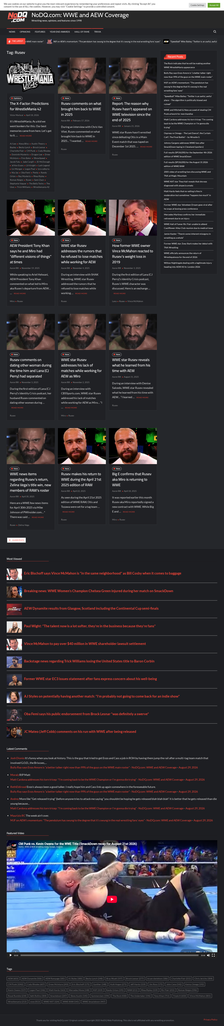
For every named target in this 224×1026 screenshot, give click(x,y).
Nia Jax (15, 172)
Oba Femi (25, 172)
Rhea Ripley (38, 176)
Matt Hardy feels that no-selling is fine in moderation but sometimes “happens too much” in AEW (187, 195)
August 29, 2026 (188, 767)
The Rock (120, 996)
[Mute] (208, 955)
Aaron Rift (65, 120)
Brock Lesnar (39, 147)
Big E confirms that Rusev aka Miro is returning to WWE (131, 479)
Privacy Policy (210, 1019)
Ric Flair (167, 990)
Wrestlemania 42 (41, 187)
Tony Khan (161, 996)
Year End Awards (60, 31)
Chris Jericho (203, 978)
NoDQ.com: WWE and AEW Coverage (80, 15)
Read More (26, 136)
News (12, 31)
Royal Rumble (17, 996)
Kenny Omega (194, 984)
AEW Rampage (55, 978)
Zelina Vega (23, 525)
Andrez (14, 798)
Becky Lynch (24, 147)
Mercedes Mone (79, 990)
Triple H (179, 996)
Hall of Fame (82, 31)
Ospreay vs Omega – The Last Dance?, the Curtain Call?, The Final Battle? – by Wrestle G (187, 135)
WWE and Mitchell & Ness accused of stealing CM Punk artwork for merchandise (187, 112)
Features (40, 31)
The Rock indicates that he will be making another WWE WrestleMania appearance (187, 65)
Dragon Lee (36, 154)
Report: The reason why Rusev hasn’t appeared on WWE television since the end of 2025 (132, 111)
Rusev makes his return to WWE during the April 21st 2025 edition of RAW (81, 479)
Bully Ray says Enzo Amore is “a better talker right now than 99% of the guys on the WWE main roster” (188, 75)
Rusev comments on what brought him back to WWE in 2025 (81, 109)
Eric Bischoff (80, 984)
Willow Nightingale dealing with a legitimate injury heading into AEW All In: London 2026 (188, 265)
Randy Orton (115, 990)
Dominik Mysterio (20, 154)
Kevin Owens (17, 990)
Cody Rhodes (44, 150)
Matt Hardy (57, 990)
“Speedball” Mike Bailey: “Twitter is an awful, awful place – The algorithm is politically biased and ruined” (188, 100)
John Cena (174, 984)
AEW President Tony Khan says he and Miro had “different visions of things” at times (31, 253)
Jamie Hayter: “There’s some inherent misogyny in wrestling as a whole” (187, 236)
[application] (112, 899)
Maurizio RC (17, 815)
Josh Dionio (17, 758)
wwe (35, 1001)
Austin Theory (38, 143)
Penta (35, 172)
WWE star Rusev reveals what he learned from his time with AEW (131, 365)
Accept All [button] (214, 5)
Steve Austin (79, 996)
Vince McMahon (135, 301)
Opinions (25, 31)
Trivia (97, 31)
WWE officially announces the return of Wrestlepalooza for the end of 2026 (182, 255)
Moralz (14, 774)
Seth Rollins (38, 996)
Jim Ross (156, 984)
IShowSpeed (39, 158)
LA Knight (31, 165)
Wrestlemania (17, 1001)
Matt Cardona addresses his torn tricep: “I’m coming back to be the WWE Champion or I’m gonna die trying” (188, 123)
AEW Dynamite (32, 978)
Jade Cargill (28, 161)
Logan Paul (30, 169)
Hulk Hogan (118, 984)
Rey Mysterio (24, 176)
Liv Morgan (17, 169)
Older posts (18, 540)
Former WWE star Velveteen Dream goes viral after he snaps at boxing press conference (188, 206)
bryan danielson (157, 978)
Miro (12, 301)
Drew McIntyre (58, 984)
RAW (132, 990)
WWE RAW (71, 1001)
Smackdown (58, 996)
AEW (13, 978)
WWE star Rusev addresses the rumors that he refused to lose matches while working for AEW (82, 253)
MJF (97, 990)
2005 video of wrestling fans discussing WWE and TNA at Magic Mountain (187, 173)
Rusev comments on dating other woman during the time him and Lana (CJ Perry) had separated (30, 368)
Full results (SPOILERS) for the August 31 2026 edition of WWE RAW (186, 164)
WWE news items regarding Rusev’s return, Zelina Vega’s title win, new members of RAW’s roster (30, 482)
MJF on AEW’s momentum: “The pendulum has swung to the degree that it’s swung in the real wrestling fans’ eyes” (71, 41)
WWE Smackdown (94, 1001)
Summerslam (100, 996)
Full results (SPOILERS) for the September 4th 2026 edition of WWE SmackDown (188, 154)
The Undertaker (140, 996)
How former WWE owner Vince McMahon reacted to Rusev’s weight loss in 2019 (132, 253)
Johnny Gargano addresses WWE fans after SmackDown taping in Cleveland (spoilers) (184, 145)
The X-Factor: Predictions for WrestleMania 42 (29, 106)
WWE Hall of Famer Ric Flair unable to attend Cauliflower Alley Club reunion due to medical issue (188, 226)
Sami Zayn (39, 180)
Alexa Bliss (24, 143)
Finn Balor (26, 158)
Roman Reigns (187, 990)
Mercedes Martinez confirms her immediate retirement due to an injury (184, 216)
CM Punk (31, 150)
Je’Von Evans (18, 165)
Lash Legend (44, 165)
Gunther (99, 984)
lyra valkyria (43, 169)
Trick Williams (24, 187)
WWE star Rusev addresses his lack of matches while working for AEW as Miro (81, 368)
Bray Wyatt (114, 978)
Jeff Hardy (138, 984)
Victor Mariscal (16, 115)
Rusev (29, 180)
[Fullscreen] (213, 955)
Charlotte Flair (181, 978)
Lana (114, 301)
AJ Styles (75, 978)
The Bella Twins (36, 183)
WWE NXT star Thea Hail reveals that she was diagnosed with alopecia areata (185, 183)
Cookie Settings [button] (197, 5)
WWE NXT (51, 1001)
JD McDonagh (43, 161)
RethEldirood (18, 786)
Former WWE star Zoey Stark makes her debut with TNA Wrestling (188, 245)
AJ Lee (13, 143)
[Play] (10, 955)
